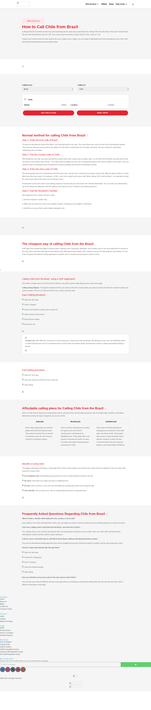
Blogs (111, 4)
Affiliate (104, 4)
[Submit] (136, 664)
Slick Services (90, 4)
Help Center (120, 4)
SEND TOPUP (102, 113)
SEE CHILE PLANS (48, 113)
